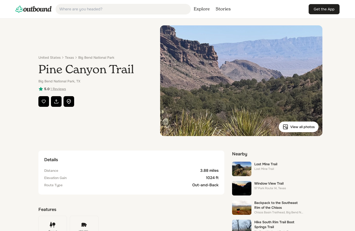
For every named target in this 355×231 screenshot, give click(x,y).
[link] (33, 9)
